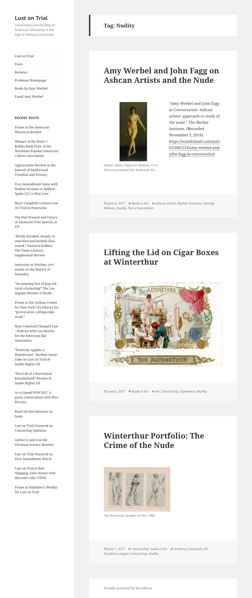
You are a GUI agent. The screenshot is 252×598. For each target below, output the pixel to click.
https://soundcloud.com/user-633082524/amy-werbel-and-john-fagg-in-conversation (195, 148)
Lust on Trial (31, 18)
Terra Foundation (141, 208)
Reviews (21, 72)
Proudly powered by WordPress (128, 588)
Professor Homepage (30, 80)
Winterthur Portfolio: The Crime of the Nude (154, 440)
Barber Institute (190, 203)
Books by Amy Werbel (31, 88)
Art (157, 391)
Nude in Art (140, 203)
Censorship (169, 391)
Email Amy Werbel (29, 96)
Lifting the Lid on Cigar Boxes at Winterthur (161, 257)
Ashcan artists (165, 203)
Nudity (121, 208)
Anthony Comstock (188, 549)
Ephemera (187, 391)
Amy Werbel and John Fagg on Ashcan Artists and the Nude (161, 75)
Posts (18, 64)
